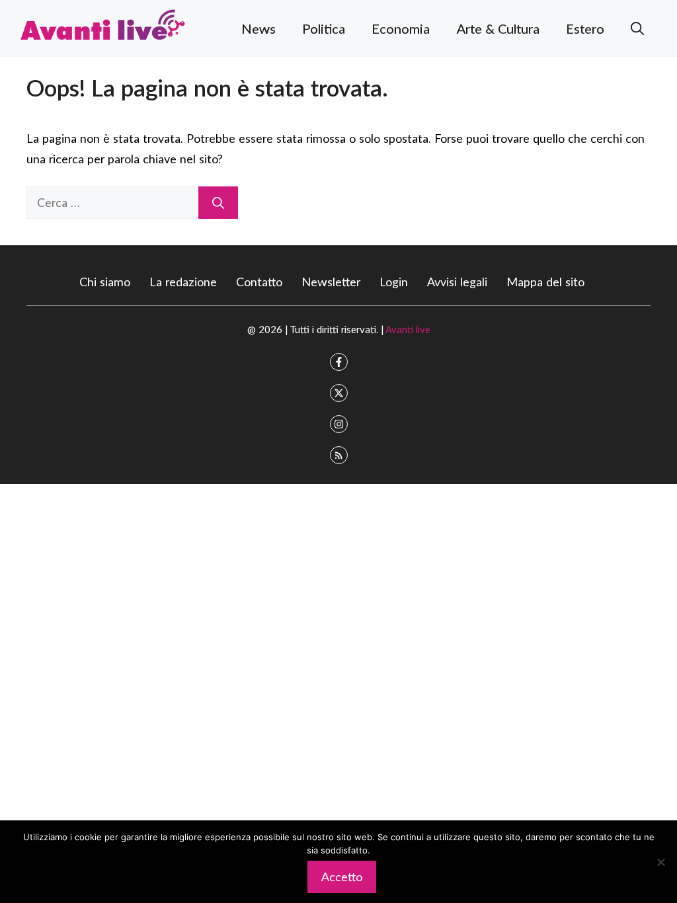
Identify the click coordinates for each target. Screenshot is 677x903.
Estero (585, 28)
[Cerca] (218, 202)
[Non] (660, 862)
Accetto (341, 876)
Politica (323, 28)
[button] (637, 28)
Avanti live (407, 329)
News (258, 28)
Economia (401, 28)
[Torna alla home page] (102, 26)
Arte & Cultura (497, 28)
